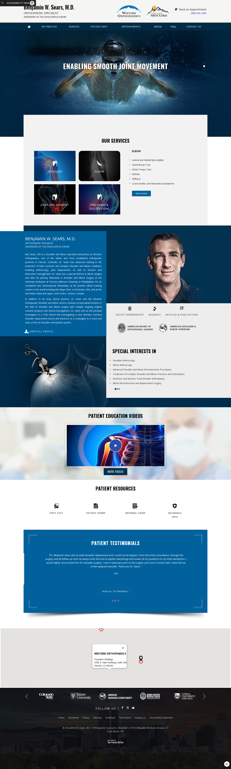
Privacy (86, 717)
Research (154, 314)
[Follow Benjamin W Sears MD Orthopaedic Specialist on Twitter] (127, 708)
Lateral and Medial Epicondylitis (148, 160)
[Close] (123, 648)
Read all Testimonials (115, 591)
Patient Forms (96, 513)
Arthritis (136, 174)
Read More (142, 193)
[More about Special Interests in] (117, 389)
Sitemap (97, 717)
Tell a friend (125, 717)
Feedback (110, 717)
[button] (141, 660)
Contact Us (193, 26)
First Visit (56, 513)
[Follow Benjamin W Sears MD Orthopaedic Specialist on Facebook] (122, 708)
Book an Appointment (192, 9)
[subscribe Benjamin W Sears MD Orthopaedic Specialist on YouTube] (133, 708)
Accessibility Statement (161, 717)
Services (74, 26)
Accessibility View (18, 3)
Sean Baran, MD (115, 731)
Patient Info (99, 26)
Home (29, 26)
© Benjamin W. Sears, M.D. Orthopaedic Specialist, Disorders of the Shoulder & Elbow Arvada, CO (116, 727)
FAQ (173, 26)
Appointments (131, 26)
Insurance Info (175, 515)
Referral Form (135, 513)
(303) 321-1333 (198, 13)
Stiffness (136, 178)
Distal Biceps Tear (141, 164)
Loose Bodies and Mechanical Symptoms (153, 183)
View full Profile (41, 331)
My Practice (49, 26)
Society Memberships (130, 314)
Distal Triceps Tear (141, 169)
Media (158, 26)
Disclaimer (73, 717)
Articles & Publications (181, 314)
